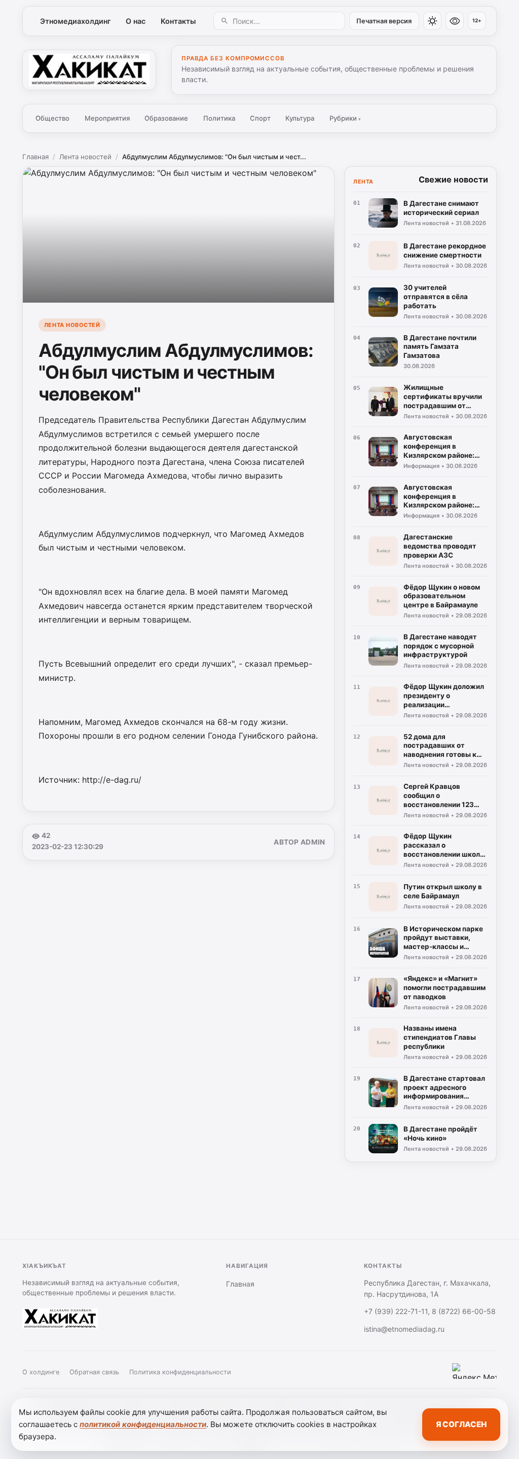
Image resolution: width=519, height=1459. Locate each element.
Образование (166, 118)
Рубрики (345, 118)
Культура (299, 118)
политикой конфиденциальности (143, 1424)
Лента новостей (85, 157)
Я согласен (461, 1424)
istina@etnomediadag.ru (404, 1329)
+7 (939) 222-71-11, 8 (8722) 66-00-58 (430, 1311)
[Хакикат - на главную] (89, 70)
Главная (35, 157)
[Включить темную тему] (432, 21)
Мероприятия (107, 118)
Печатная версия (384, 21)
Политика (219, 118)
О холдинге (40, 1372)
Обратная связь (94, 1372)
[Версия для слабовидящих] (455, 21)
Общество (52, 118)
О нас (135, 21)
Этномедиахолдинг (75, 21)
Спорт (260, 118)
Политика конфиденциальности (180, 1372)
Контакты (178, 21)
